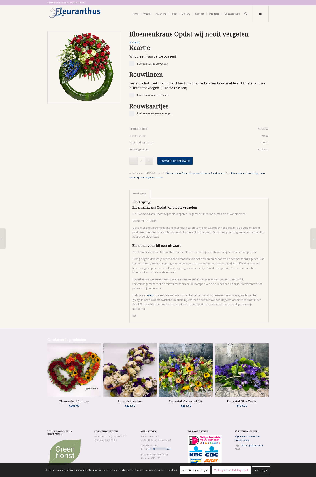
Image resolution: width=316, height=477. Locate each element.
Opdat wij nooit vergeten (141, 177)
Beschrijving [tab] (139, 193)
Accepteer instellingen (195, 470)
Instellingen (261, 470)
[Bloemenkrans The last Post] (3, 238)
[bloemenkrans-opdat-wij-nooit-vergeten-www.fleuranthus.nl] (83, 67)
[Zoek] (245, 13)
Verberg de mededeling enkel (231, 470)
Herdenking (252, 173)
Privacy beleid (242, 440)
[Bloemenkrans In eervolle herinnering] (313, 238)
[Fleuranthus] (74, 13)
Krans (262, 173)
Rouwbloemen (218, 173)
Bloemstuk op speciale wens (196, 173)
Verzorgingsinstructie (253, 445)
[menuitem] (135, 13)
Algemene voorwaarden (247, 436)
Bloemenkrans (173, 173)
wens (150, 295)
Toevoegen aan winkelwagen (175, 160)
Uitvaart (159, 177)
